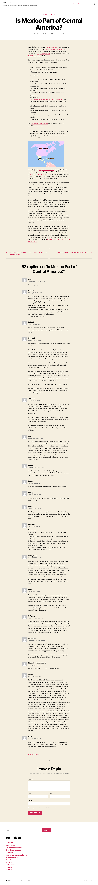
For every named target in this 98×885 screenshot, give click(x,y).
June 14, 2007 (49, 34)
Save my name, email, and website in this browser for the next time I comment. (48, 808)
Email (51, 793)
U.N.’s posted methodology (39, 124)
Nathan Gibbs (8, 3)
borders (45, 14)
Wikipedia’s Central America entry (38, 174)
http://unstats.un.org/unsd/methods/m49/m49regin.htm (46, 99)
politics (52, 14)
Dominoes (9, 852)
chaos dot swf (11, 845)
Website (30, 800)
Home (69, 4)
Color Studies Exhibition (14, 848)
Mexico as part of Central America (56, 49)
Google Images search (43, 54)
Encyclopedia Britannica (46, 170)
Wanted (9, 870)
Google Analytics (52, 47)
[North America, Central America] (49, 154)
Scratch (9, 862)
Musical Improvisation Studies (17, 855)
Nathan (39, 34)
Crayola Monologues (13, 850)
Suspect (9, 867)
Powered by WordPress (28, 881)
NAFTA (30, 56)
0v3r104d (9, 843)
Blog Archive (76, 4)
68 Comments (60, 34)
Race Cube (10, 860)
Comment (30, 779)
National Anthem (12, 857)
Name (30, 793)
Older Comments (34, 754)
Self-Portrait (10, 865)
